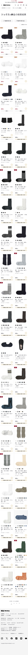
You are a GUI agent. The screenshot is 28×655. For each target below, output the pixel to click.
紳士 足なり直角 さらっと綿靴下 (6, 103)
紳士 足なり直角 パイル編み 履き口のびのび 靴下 (6, 530)
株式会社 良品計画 (12, 628)
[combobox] (6, 8)
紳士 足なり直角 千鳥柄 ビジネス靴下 (7, 188)
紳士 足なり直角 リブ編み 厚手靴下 (21, 216)
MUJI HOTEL (9, 619)
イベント (7, 613)
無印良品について (4, 628)
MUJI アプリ (3, 622)
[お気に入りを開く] (21, 4)
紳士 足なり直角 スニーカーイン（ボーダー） (6, 444)
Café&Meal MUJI (10, 618)
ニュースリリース (4, 627)
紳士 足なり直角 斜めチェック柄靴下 (6, 415)
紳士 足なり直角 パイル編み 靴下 (6, 501)
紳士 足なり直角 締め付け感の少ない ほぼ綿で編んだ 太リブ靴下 (21, 473)
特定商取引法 (20, 633)
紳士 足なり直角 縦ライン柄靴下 (21, 386)
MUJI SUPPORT (21, 613)
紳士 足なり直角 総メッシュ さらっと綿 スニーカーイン (6, 76)
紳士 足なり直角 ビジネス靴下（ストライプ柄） (6, 559)
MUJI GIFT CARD (20, 622)
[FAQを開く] (23, 4)
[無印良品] (5, 610)
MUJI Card (13, 622)
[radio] (1, 42)
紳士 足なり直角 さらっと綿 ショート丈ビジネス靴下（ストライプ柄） (21, 47)
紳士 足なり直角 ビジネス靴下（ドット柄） (6, 216)
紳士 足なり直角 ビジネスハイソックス (21, 132)
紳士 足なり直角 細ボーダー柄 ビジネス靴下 (21, 188)
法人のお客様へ (4, 624)
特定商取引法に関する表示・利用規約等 (8, 630)
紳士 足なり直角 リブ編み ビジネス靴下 (21, 329)
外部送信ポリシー (14, 633)
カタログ (8, 622)
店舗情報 (2, 613)
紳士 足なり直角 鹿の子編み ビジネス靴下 (6, 329)
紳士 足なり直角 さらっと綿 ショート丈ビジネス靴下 (6, 47)
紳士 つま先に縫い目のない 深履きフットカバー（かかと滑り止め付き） (21, 357)
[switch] (12, 52)
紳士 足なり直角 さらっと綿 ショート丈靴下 (21, 590)
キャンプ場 (17, 618)
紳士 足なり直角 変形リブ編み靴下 (21, 271)
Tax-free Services (11, 624)
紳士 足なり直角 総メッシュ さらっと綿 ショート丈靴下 (21, 76)
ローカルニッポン (13, 613)
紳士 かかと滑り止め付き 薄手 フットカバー (7, 356)
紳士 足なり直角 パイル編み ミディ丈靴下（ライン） (6, 387)
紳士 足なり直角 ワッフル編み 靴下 (21, 560)
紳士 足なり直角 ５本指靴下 (6, 472)
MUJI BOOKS (3, 619)
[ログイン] (18, 4)
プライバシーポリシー (5, 633)
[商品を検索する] (15, 4)
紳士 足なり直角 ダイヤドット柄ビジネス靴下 (6, 160)
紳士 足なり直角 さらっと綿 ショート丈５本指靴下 (6, 272)
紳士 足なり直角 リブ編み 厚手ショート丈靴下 (6, 590)
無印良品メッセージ (17, 627)
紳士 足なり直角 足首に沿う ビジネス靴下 (21, 244)
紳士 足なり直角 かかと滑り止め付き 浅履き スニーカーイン (21, 104)
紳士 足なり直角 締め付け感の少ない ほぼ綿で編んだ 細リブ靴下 (21, 416)
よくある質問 (8, 615)
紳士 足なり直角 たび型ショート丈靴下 (21, 444)
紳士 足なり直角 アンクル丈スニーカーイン (21, 501)
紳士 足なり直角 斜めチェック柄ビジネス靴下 (21, 160)
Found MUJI (22, 618)
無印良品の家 (3, 618)
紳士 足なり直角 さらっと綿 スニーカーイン (21, 531)
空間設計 (2, 615)
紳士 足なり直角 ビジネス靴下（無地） (21, 301)
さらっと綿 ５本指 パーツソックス (6, 131)
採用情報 (10, 627)
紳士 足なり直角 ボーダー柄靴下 (6, 301)
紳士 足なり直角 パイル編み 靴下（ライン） (6, 244)
